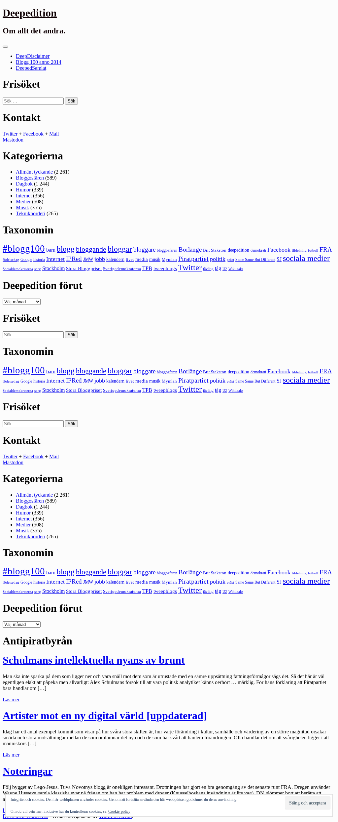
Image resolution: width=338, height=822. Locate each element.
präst (230, 260)
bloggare (144, 249)
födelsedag (11, 260)
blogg (66, 249)
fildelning (299, 250)
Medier (23, 201)
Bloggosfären (30, 178)
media (141, 259)
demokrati (258, 250)
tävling (208, 269)
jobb (99, 259)
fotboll (313, 250)
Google (26, 259)
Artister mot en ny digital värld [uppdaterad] (105, 715)
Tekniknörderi (30, 213)
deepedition (238, 250)
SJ (279, 259)
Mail (54, 134)
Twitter (10, 134)
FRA (326, 249)
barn (50, 250)
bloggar (120, 249)
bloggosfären (167, 250)
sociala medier (306, 258)
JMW (88, 259)
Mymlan (169, 259)
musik (154, 259)
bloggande (91, 249)
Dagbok (24, 183)
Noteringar (27, 771)
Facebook (33, 134)
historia (39, 259)
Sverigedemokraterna (122, 268)
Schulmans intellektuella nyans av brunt (94, 660)
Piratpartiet (193, 258)
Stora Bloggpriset (84, 268)
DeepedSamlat (31, 68)
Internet (24, 195)
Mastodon (13, 140)
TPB (147, 268)
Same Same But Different (255, 259)
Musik (22, 207)
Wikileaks (235, 269)
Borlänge (190, 249)
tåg (218, 268)
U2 (224, 269)
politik (217, 259)
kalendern (115, 259)
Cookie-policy (119, 811)
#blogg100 (24, 248)
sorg (37, 269)
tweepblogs (165, 268)
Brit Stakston (214, 250)
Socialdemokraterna (18, 269)
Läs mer (11, 699)
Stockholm (53, 268)
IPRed (74, 258)
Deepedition (30, 13)
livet (130, 259)
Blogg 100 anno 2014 (38, 62)
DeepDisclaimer (33, 56)
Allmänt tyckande (34, 172)
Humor (23, 189)
